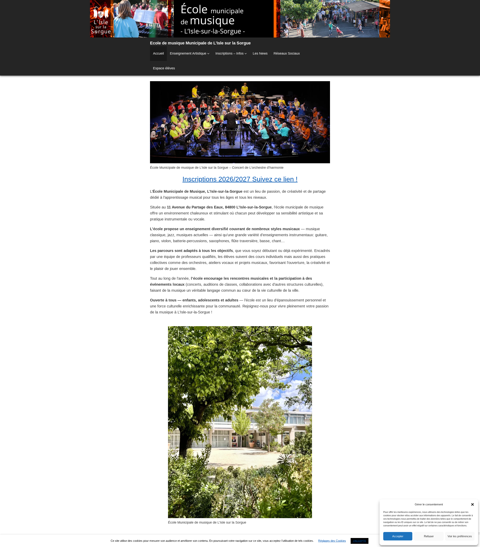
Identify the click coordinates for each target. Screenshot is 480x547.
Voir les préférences (460, 536)
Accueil (158, 53)
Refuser (429, 536)
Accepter (397, 536)
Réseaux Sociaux (287, 53)
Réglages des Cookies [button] (332, 540)
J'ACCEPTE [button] (359, 541)
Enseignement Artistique (188, 53)
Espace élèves (164, 68)
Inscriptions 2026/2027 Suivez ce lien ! (240, 179)
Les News (260, 53)
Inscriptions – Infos (229, 53)
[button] (472, 504)
